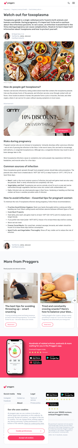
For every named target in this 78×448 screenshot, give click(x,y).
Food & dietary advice (35, 9)
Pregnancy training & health (19, 9)
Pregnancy (7, 9)
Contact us (21, 398)
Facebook (7, 401)
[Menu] (73, 3)
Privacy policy (35, 403)
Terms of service (33, 399)
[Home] (9, 3)
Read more (11, 324)
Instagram (7, 398)
